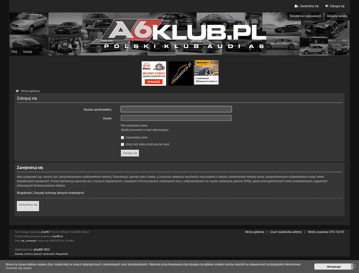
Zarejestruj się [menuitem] (309, 6)
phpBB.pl (57, 236)
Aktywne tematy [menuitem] (337, 16)
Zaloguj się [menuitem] (337, 6)
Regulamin (24, 193)
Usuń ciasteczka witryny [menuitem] (286, 232)
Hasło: (107, 118)
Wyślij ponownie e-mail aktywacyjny (145, 130)
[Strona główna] (179, 34)
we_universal (28, 240)
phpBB (45, 232)
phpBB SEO (42, 249)
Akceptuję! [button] (334, 266)
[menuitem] (35, 254)
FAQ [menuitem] (14, 51)
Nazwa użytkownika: (98, 109)
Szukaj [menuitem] (27, 51)
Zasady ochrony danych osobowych (59, 193)
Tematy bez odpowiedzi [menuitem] (305, 16)
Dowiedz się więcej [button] (19, 268)
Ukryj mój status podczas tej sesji (147, 144)
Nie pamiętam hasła (134, 125)
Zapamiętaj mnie (136, 137)
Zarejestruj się (28, 204)
